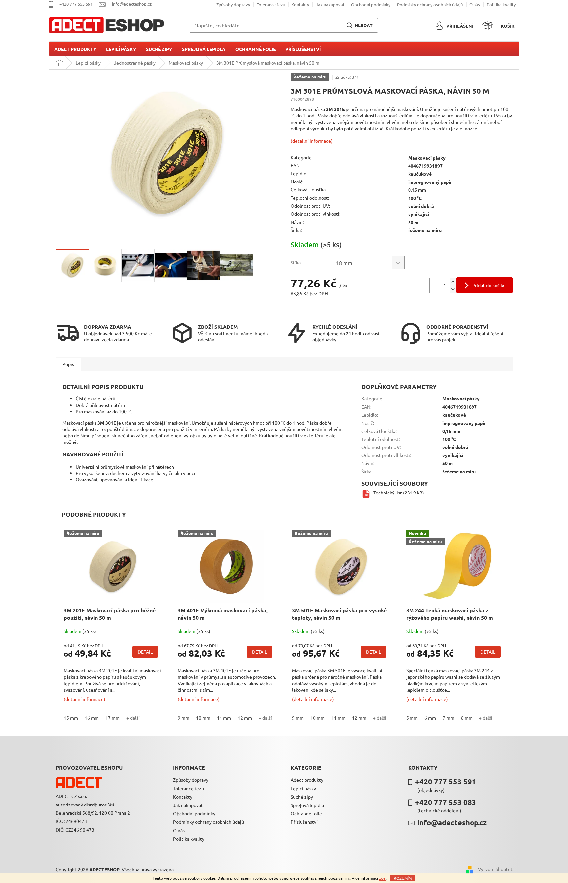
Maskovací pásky (427, 158)
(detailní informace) (312, 141)
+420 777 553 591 (445, 781)
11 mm (224, 718)
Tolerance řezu (271, 4)
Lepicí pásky (303, 788)
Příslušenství (304, 822)
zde (382, 878)
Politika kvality (501, 4)
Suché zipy (302, 797)
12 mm (245, 718)
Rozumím (403, 878)
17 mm (112, 718)
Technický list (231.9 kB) (398, 492)
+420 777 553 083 (445, 802)
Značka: (346, 77)
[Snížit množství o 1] (453, 289)
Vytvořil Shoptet (495, 869)
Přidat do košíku (489, 285)
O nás (474, 4)
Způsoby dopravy (233, 4)
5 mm (412, 718)
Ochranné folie (306, 813)
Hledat (364, 25)
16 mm (92, 718)
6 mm (430, 718)
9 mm (183, 718)
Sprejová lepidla (307, 805)
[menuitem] (75, 49)
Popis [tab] (68, 364)
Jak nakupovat (330, 4)
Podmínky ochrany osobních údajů (430, 4)
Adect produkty (307, 780)
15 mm (71, 718)
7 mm (448, 718)
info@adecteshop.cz (452, 822)
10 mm (203, 718)
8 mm (467, 718)
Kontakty (300, 4)
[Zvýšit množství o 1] (453, 282)
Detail (145, 652)
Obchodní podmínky (370, 4)
